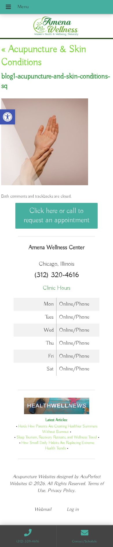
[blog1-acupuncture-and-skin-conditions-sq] (44, 184)
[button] (7, 116)
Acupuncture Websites (34, 477)
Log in (73, 509)
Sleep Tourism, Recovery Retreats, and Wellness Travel (57, 437)
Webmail (42, 509)
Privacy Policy (61, 491)
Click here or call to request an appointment (57, 215)
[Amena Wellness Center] (56, 26)
